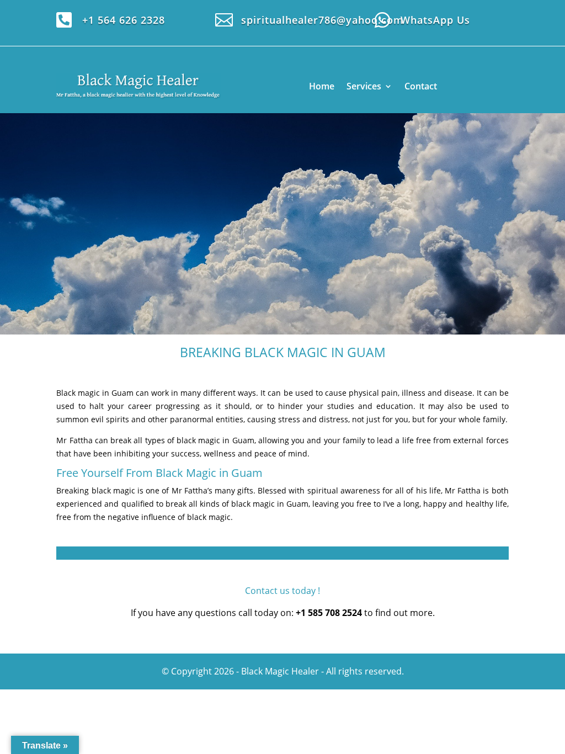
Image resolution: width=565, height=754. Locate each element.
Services (364, 86)
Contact (420, 86)
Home (321, 86)
